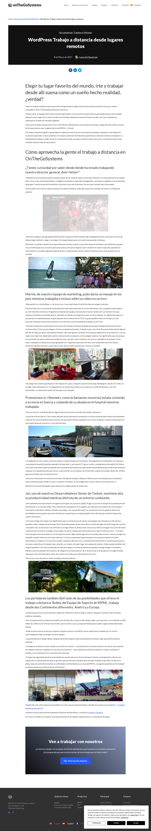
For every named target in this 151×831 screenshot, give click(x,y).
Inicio (66, 5)
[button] (70, 70)
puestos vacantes (96, 712)
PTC (79, 805)
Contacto (114, 5)
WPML (79, 803)
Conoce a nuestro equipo (63, 805)
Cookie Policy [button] (134, 815)
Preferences (96, 823)
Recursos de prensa (130, 805)
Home (10, 19)
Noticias (125, 5)
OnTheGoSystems (29, 4)
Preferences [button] (124, 817)
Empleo (104, 5)
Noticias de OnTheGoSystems (27, 19)
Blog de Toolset (106, 805)
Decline (116, 823)
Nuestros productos (80, 5)
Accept (135, 823)
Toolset (80, 808)
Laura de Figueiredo (88, 57)
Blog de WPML (105, 803)
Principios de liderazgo (62, 808)
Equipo (94, 5)
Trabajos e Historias (83, 32)
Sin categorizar (66, 32)
